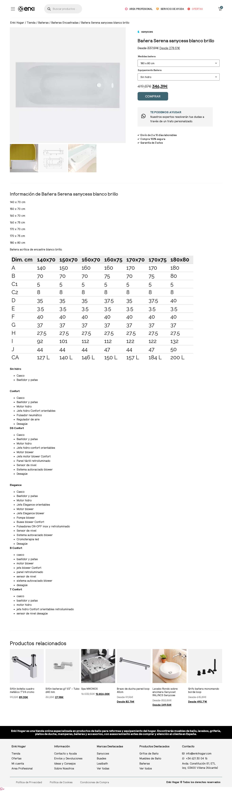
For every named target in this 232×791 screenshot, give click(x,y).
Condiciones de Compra (94, 782)
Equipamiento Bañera (150, 70)
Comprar (153, 96)
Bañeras (43, 22)
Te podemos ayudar (166, 112)
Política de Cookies (61, 782)
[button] (2, 788)
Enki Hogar (17, 22)
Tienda (31, 22)
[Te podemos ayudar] (143, 116)
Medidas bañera (147, 56)
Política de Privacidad (29, 782)
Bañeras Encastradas (64, 22)
